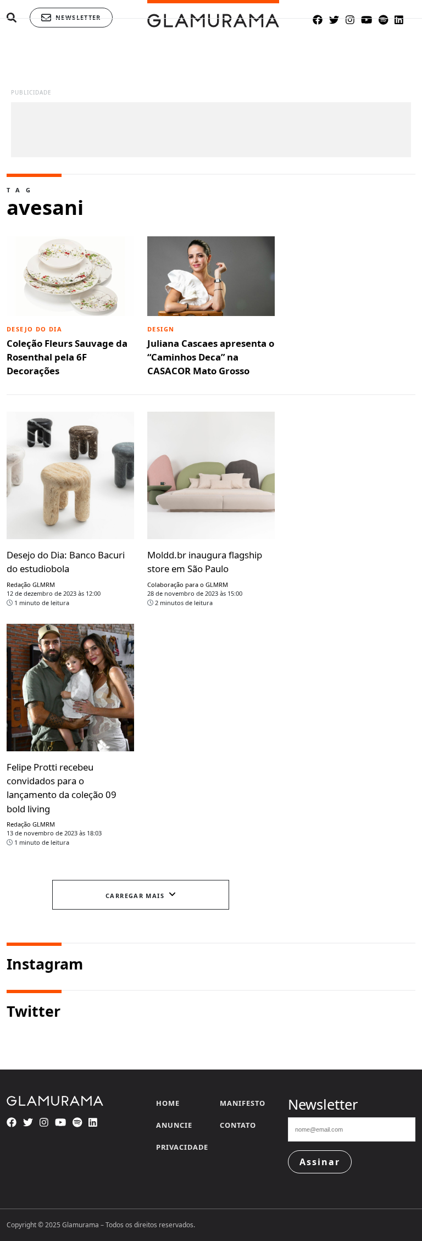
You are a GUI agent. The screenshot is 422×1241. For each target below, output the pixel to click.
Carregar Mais (135, 895)
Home (168, 1103)
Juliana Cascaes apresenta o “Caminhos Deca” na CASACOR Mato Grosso (210, 351)
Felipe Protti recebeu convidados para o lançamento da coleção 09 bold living (61, 788)
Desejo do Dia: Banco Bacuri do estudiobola (66, 562)
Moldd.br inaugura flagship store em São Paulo (204, 562)
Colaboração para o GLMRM (187, 584)
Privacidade (182, 1147)
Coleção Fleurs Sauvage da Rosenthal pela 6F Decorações (67, 351)
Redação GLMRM (31, 584)
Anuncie (174, 1125)
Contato (238, 1125)
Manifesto (242, 1103)
